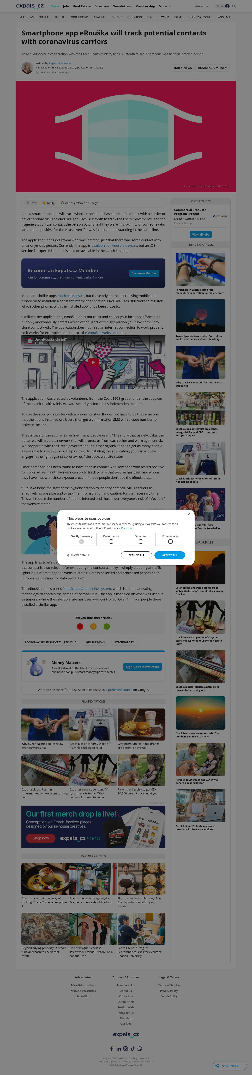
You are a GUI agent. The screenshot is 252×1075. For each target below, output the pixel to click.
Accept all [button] (169, 555)
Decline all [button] (137, 555)
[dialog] (126, 537)
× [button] (189, 514)
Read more (127, 528)
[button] (78, 555)
